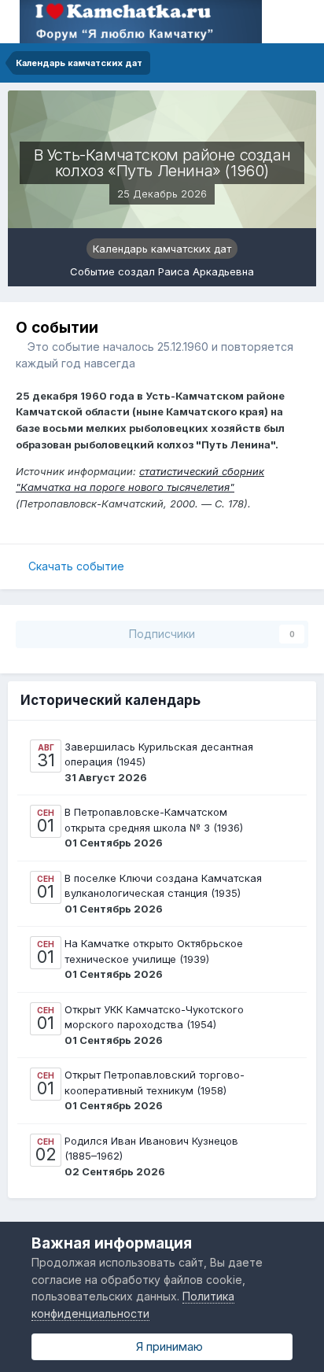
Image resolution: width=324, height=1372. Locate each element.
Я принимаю (166, 1346)
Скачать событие (76, 566)
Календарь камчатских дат (162, 248)
